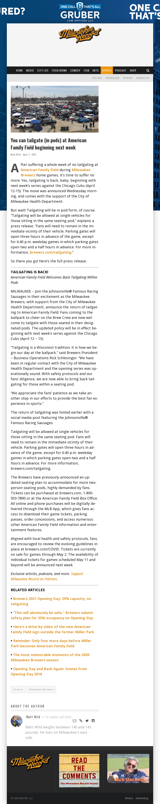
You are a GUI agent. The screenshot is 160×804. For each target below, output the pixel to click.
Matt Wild (16, 154)
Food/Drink (59, 70)
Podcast (120, 70)
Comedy (75, 70)
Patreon (127, 78)
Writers (129, 798)
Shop (133, 70)
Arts (95, 70)
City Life (43, 70)
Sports (107, 70)
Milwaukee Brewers (41, 689)
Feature (18, 689)
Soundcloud (112, 78)
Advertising (142, 798)
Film (86, 70)
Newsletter (142, 78)
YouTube (97, 78)
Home (19, 70)
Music (30, 70)
